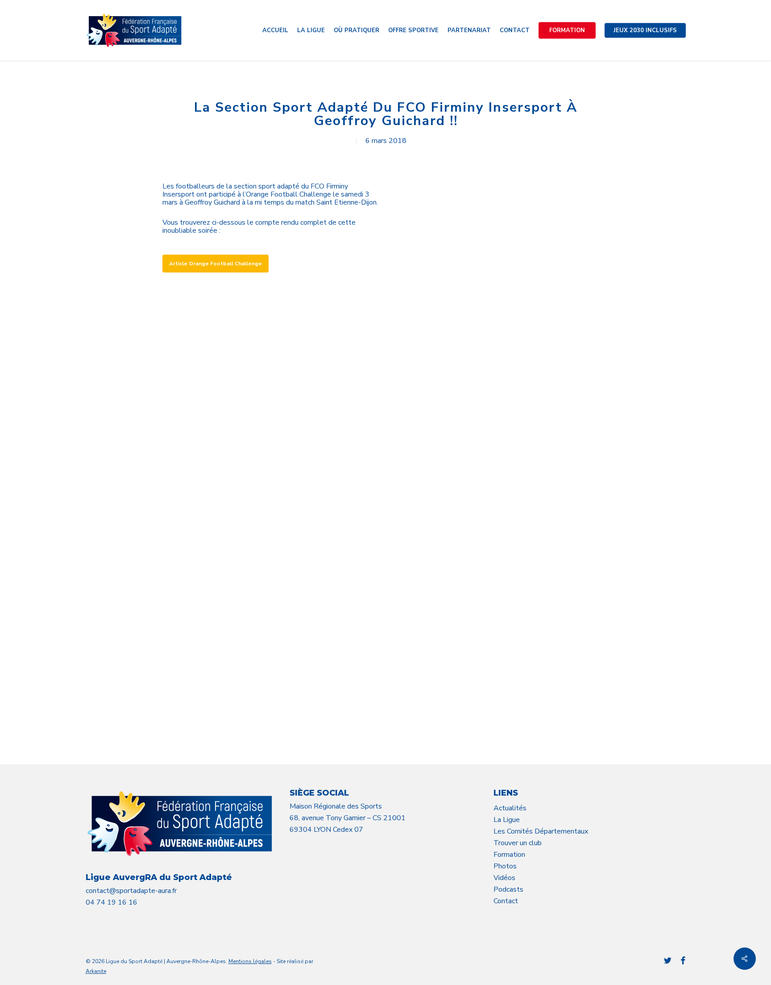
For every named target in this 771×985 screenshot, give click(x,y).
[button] (215, 263)
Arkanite (96, 971)
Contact (505, 901)
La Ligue (506, 820)
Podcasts (508, 889)
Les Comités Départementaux (540, 831)
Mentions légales (250, 961)
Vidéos (504, 878)
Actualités (509, 808)
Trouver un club (517, 843)
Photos (505, 866)
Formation (509, 855)
